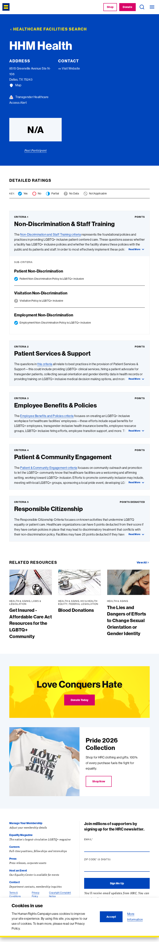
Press (13, 858)
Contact (14, 882)
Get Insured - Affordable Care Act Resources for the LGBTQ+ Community (30, 623)
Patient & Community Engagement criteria (48, 468)
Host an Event (18, 870)
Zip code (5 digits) (105, 859)
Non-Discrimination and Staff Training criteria (50, 234)
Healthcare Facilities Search (50, 29)
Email (96, 839)
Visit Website (70, 68)
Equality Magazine (21, 835)
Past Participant (35, 150)
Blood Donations (76, 610)
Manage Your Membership (25, 823)
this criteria (44, 364)
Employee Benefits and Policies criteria (46, 416)
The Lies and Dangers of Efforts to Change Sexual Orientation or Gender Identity (126, 620)
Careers (14, 847)
